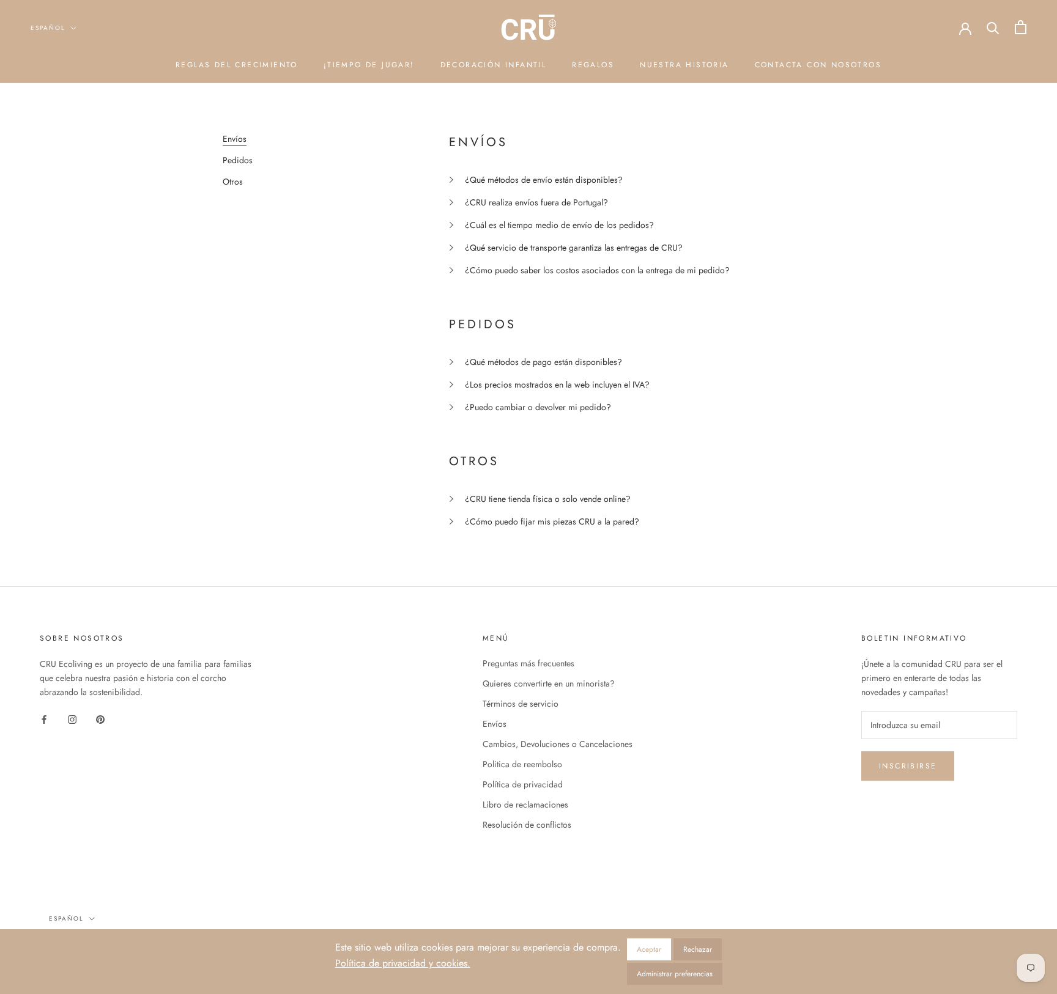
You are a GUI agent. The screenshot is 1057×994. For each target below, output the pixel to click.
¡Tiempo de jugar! (369, 64)
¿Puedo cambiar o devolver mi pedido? (538, 407)
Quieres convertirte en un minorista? (549, 683)
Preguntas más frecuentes (528, 663)
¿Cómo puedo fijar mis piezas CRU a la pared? (552, 521)
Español (48, 27)
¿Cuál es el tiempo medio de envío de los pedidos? (559, 225)
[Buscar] (993, 27)
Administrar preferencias (675, 973)
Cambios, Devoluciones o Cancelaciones (557, 744)
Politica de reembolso (522, 764)
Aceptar (649, 949)
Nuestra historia (684, 64)
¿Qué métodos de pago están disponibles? (543, 362)
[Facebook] (44, 719)
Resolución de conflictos (527, 825)
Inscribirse (907, 765)
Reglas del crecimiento (237, 64)
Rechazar (697, 949)
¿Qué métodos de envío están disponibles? (544, 180)
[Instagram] (72, 719)
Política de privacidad (523, 784)
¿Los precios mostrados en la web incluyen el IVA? (557, 384)
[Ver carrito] (1020, 27)
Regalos (593, 64)
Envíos (494, 724)
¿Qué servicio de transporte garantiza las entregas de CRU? (574, 247)
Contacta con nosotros (818, 64)
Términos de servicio (520, 704)
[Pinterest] (100, 719)
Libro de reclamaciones (525, 804)
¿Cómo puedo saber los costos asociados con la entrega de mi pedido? (597, 270)
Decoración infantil (493, 64)
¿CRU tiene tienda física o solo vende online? (548, 499)
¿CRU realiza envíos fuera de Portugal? (536, 202)
